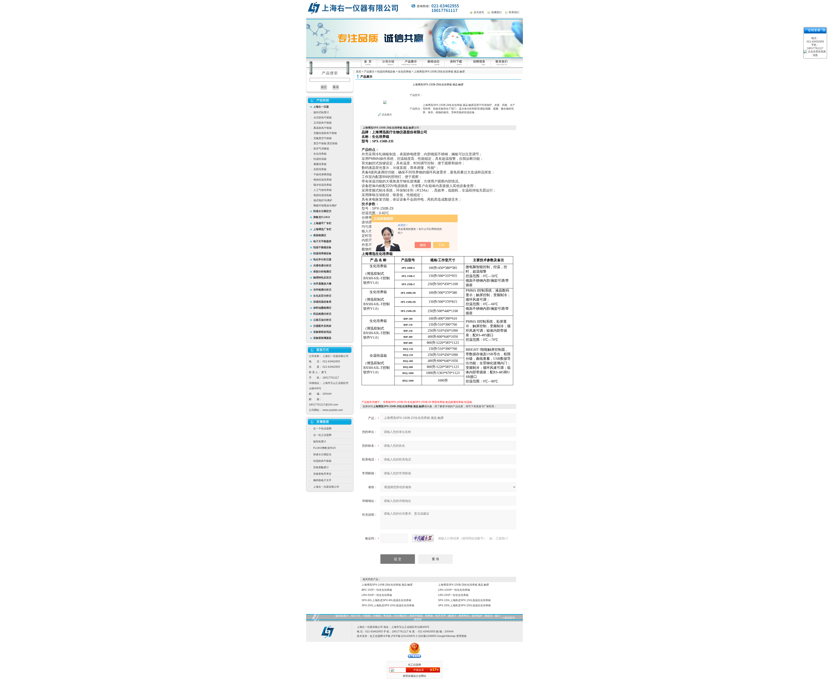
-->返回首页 (508, 617)
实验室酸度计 (321, 467)
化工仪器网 (376, 636)
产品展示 (369, 71)
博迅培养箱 (438, 402)
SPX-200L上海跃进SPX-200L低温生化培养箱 (388, 605)
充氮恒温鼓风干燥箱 (325, 133)
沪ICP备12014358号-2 (404, 636)
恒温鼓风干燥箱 (322, 460)
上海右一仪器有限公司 (326, 486)
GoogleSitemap (446, 636)
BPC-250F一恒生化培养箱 (377, 589)
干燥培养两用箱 (322, 174)
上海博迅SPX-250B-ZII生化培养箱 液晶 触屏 (463, 584)
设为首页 (479, 12)
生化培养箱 (319, 153)
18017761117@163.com (323, 404)
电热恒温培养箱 (322, 179)
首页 (358, 71)
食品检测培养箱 (454, 402)
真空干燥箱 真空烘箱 (325, 143)
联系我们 (514, 12)
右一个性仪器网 (322, 428)
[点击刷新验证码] (423, 538)
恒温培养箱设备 (386, 71)
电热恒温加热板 (322, 195)
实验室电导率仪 (322, 473)
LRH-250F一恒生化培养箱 (453, 595)
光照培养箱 (319, 169)
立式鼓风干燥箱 (322, 122)
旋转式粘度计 (321, 112)
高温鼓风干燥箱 (322, 127)
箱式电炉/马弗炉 (322, 200)
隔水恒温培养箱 (322, 184)
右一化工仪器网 (322, 435)
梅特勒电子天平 (322, 480)
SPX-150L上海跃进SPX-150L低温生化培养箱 (464, 600)
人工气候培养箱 (322, 190)
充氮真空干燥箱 (322, 138)
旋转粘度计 (319, 441)
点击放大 (386, 114)
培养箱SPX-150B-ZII (395, 402)
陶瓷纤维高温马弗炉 (325, 205)
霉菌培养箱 (319, 164)
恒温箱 (468, 402)
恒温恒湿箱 (319, 158)
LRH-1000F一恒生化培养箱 (454, 589)
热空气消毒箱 (321, 148)
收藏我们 (496, 12)
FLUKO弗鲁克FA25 (324, 447)
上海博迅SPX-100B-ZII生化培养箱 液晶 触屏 (387, 584)
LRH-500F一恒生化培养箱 (377, 595)
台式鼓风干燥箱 (322, 117)
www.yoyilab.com (333, 410)
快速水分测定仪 (322, 454)
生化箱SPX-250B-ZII (419, 402)
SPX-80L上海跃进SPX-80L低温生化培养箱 (386, 600)
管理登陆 (461, 636)
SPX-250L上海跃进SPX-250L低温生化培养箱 (464, 605)
